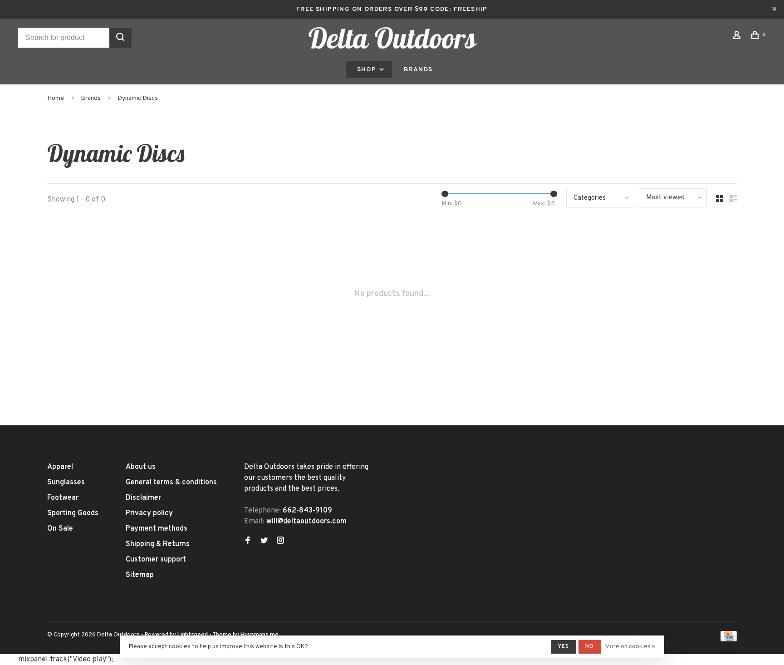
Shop (367, 70)
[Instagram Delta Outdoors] (280, 541)
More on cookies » (630, 646)
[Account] (738, 37)
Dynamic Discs (138, 98)
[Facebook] (247, 541)
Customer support (156, 559)
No (589, 646)
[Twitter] (264, 541)
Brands (418, 70)
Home (55, 98)
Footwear (62, 497)
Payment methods (156, 528)
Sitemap (140, 575)
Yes (563, 646)
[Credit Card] (728, 639)
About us (141, 467)
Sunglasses (66, 482)
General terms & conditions (171, 482)
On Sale (60, 528)
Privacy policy (149, 513)
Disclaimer (143, 497)
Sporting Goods (72, 513)
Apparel (60, 467)
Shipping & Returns (158, 544)
